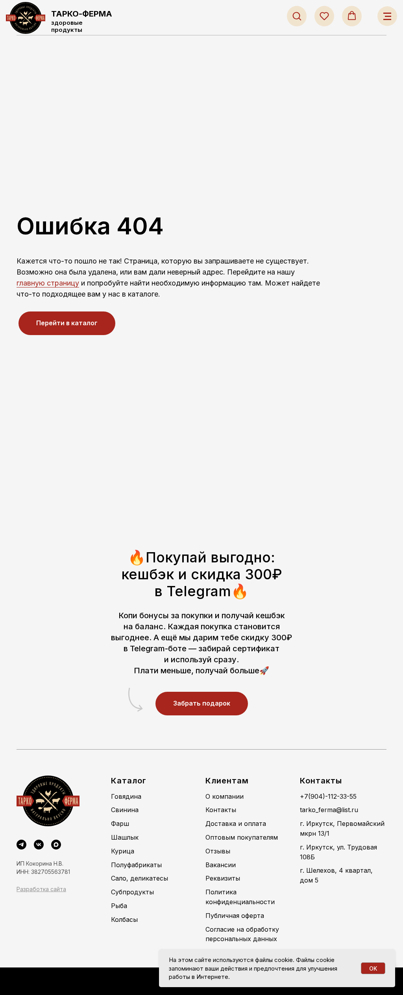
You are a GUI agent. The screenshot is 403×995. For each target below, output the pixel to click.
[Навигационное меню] (387, 16)
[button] (296, 15)
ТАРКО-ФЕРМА (81, 13)
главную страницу (48, 512)
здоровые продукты (67, 26)
